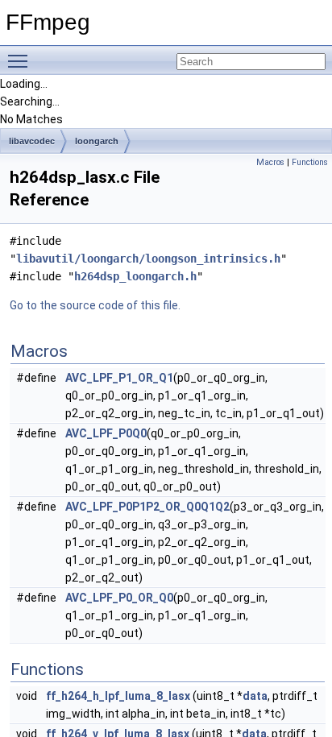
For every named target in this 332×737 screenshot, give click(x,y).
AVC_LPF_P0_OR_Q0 (119, 597)
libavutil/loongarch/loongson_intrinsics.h (148, 258)
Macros (270, 162)
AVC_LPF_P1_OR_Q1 (119, 377)
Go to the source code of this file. (95, 305)
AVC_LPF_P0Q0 (106, 433)
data (255, 695)
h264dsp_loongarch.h (135, 276)
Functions (310, 162)
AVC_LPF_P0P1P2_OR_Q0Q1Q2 (147, 506)
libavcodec (32, 141)
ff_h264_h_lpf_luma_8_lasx (118, 695)
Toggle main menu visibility (20, 60)
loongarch (96, 141)
